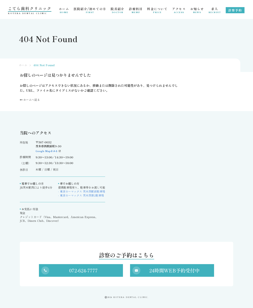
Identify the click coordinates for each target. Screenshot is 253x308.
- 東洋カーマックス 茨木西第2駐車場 (81, 195)
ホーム (23, 65)
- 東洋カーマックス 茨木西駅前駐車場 (81, 191)
